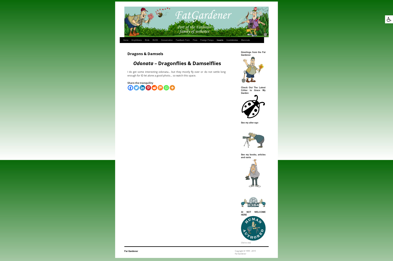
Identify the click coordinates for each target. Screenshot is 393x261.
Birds (147, 40)
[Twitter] (136, 87)
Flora (195, 40)
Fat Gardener (131, 251)
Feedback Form (183, 40)
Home (125, 40)
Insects (220, 40)
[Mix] (160, 87)
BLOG (155, 40)
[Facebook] (130, 87)
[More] (172, 87)
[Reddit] (154, 87)
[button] (389, 19)
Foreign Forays (207, 40)
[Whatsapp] (166, 87)
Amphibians (136, 40)
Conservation (167, 40)
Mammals (245, 40)
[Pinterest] (148, 87)
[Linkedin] (142, 87)
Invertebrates (232, 40)
